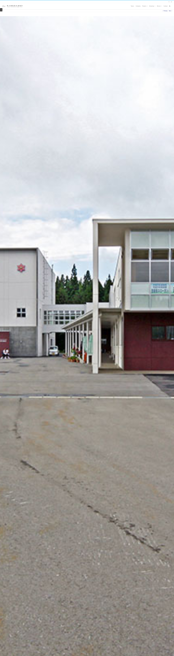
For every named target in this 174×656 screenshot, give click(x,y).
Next (170, 10)
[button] (169, 6)
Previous (166, 10)
